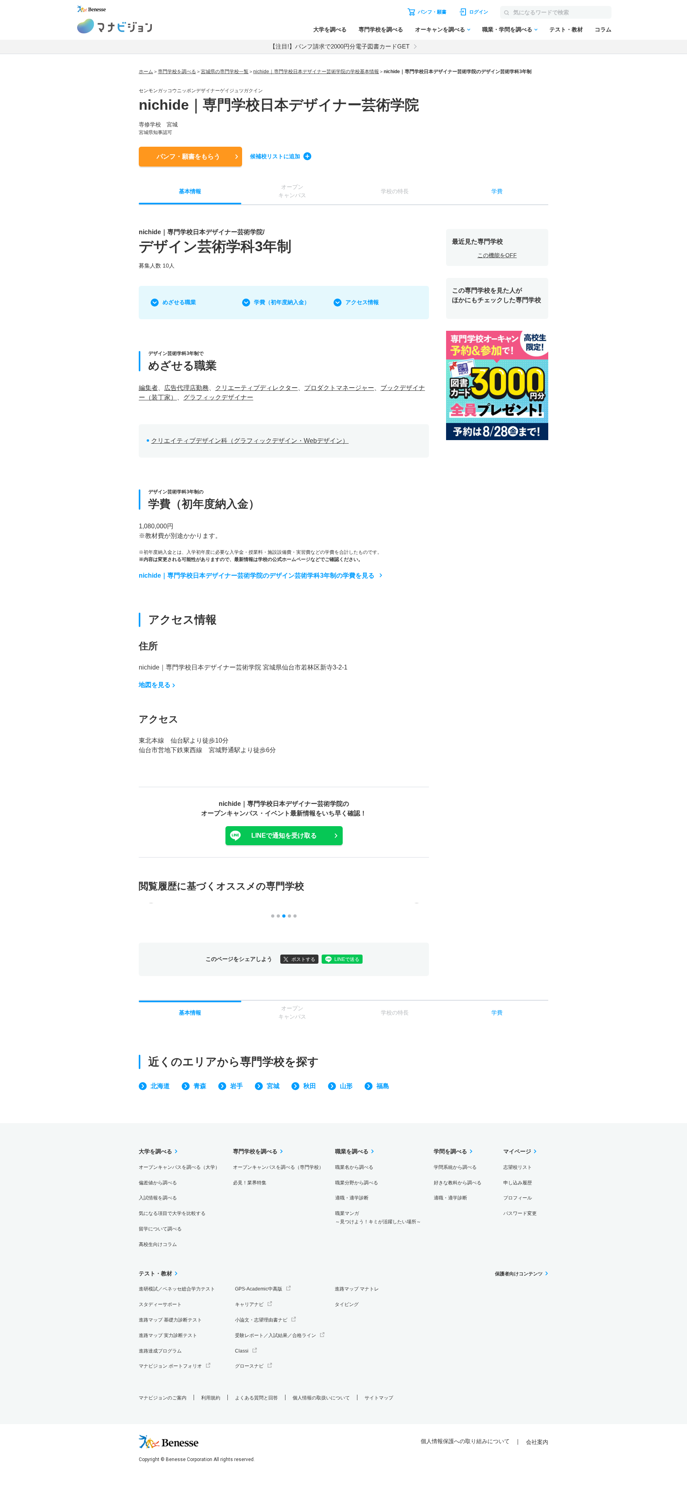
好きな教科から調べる (457, 1183)
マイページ (517, 1151)
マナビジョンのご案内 (162, 1398)
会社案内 (537, 1442)
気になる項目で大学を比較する (172, 1213)
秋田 (309, 1086)
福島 (382, 1086)
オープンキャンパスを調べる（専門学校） (278, 1167)
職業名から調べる (354, 1167)
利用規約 (210, 1398)
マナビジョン (114, 26)
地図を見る (155, 684)
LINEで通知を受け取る (284, 835)
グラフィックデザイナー (218, 397)
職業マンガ (378, 1217)
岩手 (236, 1086)
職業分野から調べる (356, 1183)
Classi (241, 1351)
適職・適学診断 (352, 1198)
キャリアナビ (249, 1304)
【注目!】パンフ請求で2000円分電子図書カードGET (339, 46)
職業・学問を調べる (507, 29)
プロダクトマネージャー (339, 387)
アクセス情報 (362, 302)
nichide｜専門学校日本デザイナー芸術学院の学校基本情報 (316, 71)
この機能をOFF (497, 255)
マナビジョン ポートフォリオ (170, 1366)
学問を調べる (450, 1151)
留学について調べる (160, 1229)
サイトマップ (379, 1398)
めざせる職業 (179, 302)
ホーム (146, 71)
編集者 (148, 387)
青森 (200, 1086)
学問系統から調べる (455, 1167)
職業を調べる (352, 1151)
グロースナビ (249, 1366)
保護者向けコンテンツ (519, 1274)
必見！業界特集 (249, 1183)
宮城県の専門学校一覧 (224, 71)
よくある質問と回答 (256, 1398)
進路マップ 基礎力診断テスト (170, 1320)
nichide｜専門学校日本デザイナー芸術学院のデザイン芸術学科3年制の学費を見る (257, 575)
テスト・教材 (566, 29)
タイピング (347, 1304)
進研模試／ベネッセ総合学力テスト (177, 1289)
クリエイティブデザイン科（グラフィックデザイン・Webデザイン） (250, 440)
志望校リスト (517, 1167)
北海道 (160, 1086)
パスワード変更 (520, 1213)
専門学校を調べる (381, 29)
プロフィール (517, 1198)
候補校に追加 (275, 156)
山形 (346, 1086)
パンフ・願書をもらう (188, 156)
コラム (603, 29)
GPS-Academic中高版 (258, 1289)
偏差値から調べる (158, 1183)
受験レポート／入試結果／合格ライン (275, 1335)
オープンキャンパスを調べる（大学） (179, 1167)
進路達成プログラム (160, 1351)
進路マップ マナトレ (357, 1289)
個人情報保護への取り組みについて (465, 1441)
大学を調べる (330, 29)
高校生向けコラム (158, 1244)
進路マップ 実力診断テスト (168, 1335)
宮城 (273, 1086)
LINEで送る (346, 959)
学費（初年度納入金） (282, 302)
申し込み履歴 (517, 1183)
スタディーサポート (160, 1304)
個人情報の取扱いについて (321, 1398)
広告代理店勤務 (186, 387)
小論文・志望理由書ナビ (261, 1320)
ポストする (303, 959)
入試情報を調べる (158, 1198)
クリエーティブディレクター (256, 387)
